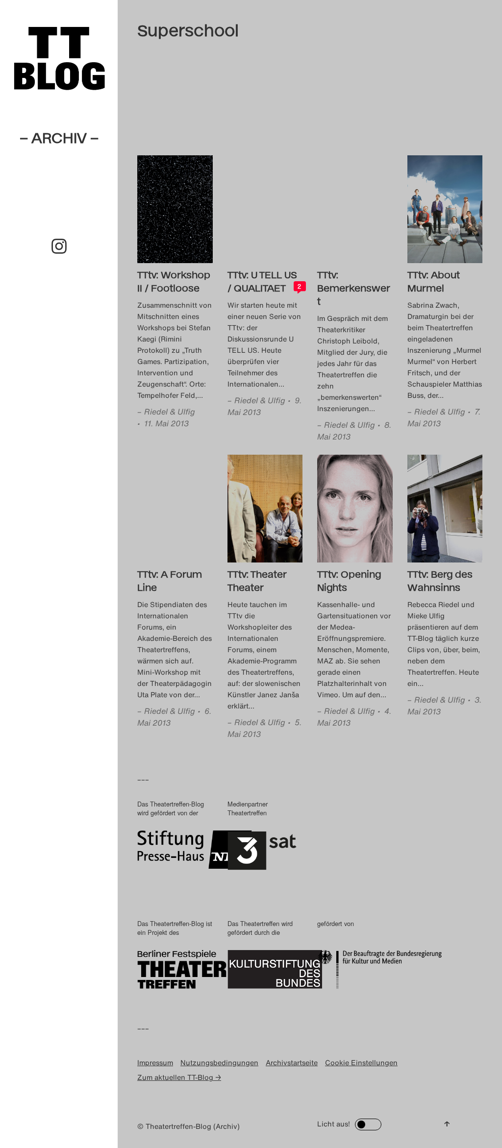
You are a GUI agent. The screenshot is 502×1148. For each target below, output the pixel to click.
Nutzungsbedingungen (219, 1062)
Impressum (155, 1062)
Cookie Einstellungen (361, 1062)
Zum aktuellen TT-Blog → (179, 1077)
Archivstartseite (292, 1062)
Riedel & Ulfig (169, 411)
